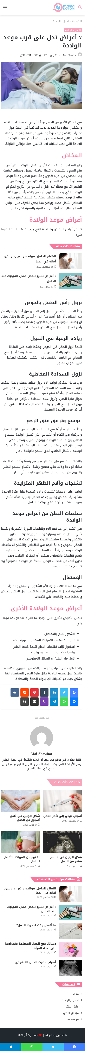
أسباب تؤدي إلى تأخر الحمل (62, 816)
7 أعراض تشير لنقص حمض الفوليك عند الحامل (28, 278)
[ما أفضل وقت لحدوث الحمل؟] (70, 931)
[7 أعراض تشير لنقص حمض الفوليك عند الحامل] (70, 281)
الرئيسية (77, 21)
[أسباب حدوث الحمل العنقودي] (70, 968)
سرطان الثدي (71, 1013)
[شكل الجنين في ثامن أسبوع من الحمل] (20, 801)
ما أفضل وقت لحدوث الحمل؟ (36, 925)
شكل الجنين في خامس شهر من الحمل (66, 859)
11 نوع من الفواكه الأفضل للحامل (22, 859)
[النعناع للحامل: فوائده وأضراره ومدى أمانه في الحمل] (70, 261)
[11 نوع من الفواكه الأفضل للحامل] (20, 842)
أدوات (75, 994)
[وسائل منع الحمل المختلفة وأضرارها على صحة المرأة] (70, 949)
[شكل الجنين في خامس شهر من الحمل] (62, 842)
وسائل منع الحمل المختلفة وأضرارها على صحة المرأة (30, 946)
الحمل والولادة (61, 21)
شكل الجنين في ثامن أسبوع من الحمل (25, 818)
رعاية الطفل (72, 1006)
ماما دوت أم (31, 1035)
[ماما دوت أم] (63, 7)
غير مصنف (73, 1019)
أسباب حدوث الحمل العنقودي (35, 962)
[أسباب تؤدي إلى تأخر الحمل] (62, 801)
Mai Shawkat (69, 55)
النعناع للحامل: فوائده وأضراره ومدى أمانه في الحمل (30, 258)
